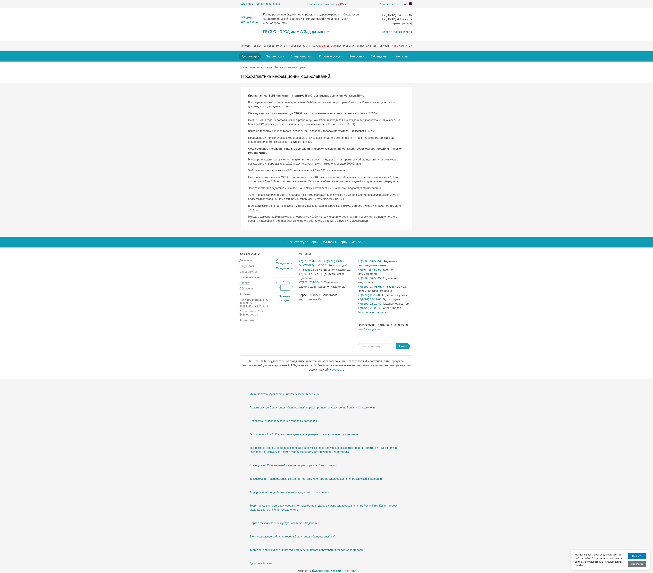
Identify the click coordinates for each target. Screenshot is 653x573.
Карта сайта (247, 320)
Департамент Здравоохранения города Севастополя (283, 421)
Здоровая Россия (261, 563)
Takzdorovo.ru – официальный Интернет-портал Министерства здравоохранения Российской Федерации (316, 478)
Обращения (379, 56)
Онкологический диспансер (256, 67)
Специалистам (300, 56)
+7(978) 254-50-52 (369, 269)
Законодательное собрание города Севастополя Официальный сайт (293, 536)
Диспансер (249, 56)
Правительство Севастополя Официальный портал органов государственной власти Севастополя (312, 407)
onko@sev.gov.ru (369, 329)
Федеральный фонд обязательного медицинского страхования (289, 492)
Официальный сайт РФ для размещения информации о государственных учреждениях (305, 434)
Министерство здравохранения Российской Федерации (285, 394)
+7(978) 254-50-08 (310, 261)
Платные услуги (330, 56)
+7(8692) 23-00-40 (369, 308)
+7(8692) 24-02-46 (310, 269)
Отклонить (637, 563)
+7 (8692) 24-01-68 (400, 46)
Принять (637, 555)
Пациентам (274, 56)
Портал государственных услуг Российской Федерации (284, 523)
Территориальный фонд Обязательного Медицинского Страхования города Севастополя (306, 550)
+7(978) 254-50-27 (369, 278)
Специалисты (248, 271)
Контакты (401, 56)
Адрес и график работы (397, 31)
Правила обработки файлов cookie (251, 313)
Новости (356, 56)
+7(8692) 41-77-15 (352, 242)
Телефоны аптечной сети (374, 312)
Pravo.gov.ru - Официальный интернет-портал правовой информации (293, 465)
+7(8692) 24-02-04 (323, 242)
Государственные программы (291, 67)
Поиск (403, 346)
